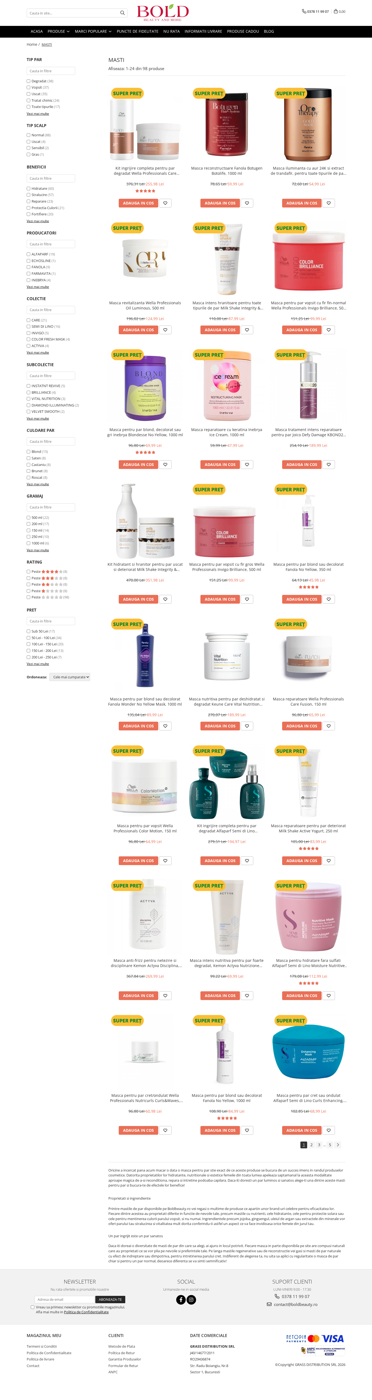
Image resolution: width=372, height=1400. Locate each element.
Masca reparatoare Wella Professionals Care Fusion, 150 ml (308, 701)
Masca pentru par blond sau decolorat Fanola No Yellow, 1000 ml (227, 1098)
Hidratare (39, 188)
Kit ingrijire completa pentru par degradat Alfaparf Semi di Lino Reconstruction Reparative (227, 828)
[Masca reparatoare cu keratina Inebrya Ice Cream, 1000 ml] (227, 386)
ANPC (113, 1371)
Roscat (37, 477)
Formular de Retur (123, 1365)
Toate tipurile (42, 106)
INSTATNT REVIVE (46, 385)
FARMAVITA (41, 273)
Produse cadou (243, 31)
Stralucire (39, 194)
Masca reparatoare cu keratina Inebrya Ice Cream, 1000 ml (226, 432)
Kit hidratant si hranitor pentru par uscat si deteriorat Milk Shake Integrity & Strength (145, 567)
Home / (34, 44)
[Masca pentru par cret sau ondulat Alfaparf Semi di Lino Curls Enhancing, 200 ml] (308, 1052)
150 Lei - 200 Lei (44, 650)
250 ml (37, 536)
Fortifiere (39, 214)
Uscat (36, 93)
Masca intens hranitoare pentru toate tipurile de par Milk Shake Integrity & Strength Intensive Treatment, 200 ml (227, 305)
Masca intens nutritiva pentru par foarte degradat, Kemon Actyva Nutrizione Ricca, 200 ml (227, 963)
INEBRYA (39, 280)
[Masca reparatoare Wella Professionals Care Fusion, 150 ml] (308, 655)
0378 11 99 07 (295, 1296)
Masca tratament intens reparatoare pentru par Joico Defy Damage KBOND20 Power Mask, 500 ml (308, 432)
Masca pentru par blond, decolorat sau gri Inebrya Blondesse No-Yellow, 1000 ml (145, 432)
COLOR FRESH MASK (48, 339)
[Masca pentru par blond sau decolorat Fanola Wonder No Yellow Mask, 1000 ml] (145, 655)
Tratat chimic (42, 100)
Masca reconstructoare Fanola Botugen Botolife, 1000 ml (227, 170)
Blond (36, 451)
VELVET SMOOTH (46, 411)
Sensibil (38, 147)
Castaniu (39, 464)
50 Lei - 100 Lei (43, 637)
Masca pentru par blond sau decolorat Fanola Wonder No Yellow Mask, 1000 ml (145, 701)
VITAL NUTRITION (46, 398)
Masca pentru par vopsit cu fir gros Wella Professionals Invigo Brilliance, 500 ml (226, 567)
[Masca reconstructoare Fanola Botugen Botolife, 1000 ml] (227, 124)
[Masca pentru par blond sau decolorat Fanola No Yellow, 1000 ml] (227, 1052)
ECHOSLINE (41, 260)
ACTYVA (38, 345)
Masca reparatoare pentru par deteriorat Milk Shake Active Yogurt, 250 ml (308, 828)
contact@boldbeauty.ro (295, 1304)
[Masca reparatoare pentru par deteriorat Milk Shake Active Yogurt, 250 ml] (308, 782)
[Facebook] (181, 1300)
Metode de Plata (121, 1346)
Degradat (39, 81)
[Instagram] (191, 1300)
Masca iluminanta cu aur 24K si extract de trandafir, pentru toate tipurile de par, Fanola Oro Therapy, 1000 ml (308, 170)
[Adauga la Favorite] (165, 203)
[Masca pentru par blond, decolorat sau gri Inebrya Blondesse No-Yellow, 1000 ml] (145, 386)
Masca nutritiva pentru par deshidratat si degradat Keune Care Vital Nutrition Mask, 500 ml (227, 701)
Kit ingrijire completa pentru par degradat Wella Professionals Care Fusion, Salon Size (145, 170)
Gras (35, 154)
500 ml (37, 517)
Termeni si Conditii (42, 1346)
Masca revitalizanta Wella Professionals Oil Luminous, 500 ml (145, 305)
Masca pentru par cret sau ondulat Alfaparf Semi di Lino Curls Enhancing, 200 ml (308, 1098)
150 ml (37, 530)
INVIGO (38, 332)
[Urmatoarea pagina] (337, 1145)
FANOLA (38, 266)
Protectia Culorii (44, 207)
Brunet (37, 470)
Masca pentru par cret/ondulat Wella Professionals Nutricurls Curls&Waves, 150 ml (145, 1098)
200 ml (37, 523)
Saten (36, 458)
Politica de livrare (40, 1359)
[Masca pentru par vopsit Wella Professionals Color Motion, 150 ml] (145, 782)
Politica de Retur (121, 1352)
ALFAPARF (40, 254)
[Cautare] (122, 12)
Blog (269, 31)
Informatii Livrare (203, 31)
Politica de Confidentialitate (86, 1311)
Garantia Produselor (124, 1359)
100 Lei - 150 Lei (44, 644)
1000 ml (38, 543)
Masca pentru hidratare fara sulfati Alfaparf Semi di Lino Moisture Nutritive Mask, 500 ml (308, 963)
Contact (33, 1365)
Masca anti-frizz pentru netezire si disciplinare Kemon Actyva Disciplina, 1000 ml (145, 963)
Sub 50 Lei (40, 631)
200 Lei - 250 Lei (44, 657)
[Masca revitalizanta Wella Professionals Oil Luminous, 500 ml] (145, 259)
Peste (36, 571)
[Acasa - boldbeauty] (163, 13)
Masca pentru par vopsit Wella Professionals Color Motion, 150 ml (145, 828)
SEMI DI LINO (42, 326)
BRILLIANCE (41, 392)
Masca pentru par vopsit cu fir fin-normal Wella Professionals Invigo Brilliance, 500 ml (308, 305)
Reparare (39, 201)
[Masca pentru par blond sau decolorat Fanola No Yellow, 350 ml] (308, 521)
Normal (38, 135)
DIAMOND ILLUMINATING (53, 405)
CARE (36, 320)
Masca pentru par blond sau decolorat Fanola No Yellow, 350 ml (308, 567)
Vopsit (37, 87)
